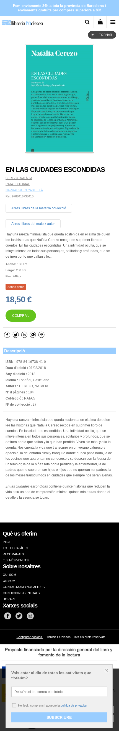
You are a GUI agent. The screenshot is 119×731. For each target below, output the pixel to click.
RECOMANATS (13, 554)
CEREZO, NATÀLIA (19, 178)
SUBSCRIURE (59, 717)
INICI (6, 542)
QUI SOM (9, 574)
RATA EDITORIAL (18, 184)
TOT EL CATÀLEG (15, 548)
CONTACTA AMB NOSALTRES (24, 587)
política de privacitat (74, 705)
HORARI (9, 599)
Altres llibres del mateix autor (33, 224)
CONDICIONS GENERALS (21, 593)
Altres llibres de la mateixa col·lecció (38, 208)
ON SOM (9, 580)
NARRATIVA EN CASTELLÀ (24, 190)
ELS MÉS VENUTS (16, 560)
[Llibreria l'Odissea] (22, 20)
